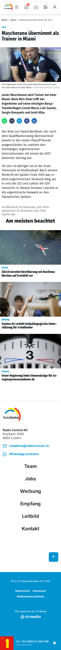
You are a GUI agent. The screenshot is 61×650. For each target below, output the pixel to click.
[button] (45, 7)
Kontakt (30, 529)
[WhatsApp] (4, 121)
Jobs (30, 479)
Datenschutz (22, 590)
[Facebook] (26, 121)
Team (30, 466)
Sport (13, 20)
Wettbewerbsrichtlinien (30, 596)
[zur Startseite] (8, 7)
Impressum (39, 590)
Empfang (30, 504)
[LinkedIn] (34, 121)
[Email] (19, 121)
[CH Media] (30, 616)
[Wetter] (35, 7)
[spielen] (54, 643)
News (4, 20)
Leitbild (30, 516)
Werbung (30, 491)
